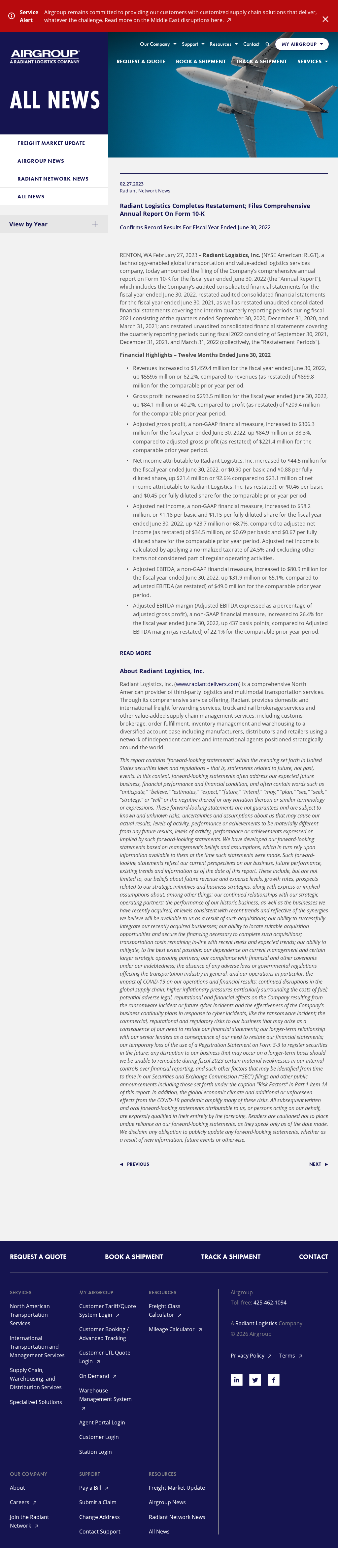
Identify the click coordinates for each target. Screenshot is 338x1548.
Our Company (155, 44)
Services (309, 61)
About (17, 1487)
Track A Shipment (261, 61)
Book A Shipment (201, 61)
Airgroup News (167, 1502)
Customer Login (99, 1437)
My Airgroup (299, 44)
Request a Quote (141, 61)
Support (190, 44)
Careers (20, 1502)
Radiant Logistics (256, 1323)
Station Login (95, 1451)
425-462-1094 (270, 1302)
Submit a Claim (98, 1502)
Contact (251, 44)
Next (315, 1164)
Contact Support (99, 1531)
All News (159, 1531)
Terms (287, 1355)
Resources (220, 44)
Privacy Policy (248, 1355)
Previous (138, 1164)
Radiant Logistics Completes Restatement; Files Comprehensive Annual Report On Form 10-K (215, 209)
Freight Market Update (177, 1487)
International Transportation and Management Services (37, 1346)
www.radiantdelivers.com (207, 684)
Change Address (99, 1517)
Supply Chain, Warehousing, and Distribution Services (36, 1378)
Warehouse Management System (105, 1395)
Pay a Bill (90, 1487)
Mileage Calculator (172, 1329)
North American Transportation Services (30, 1315)
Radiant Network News (145, 190)
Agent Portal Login (102, 1422)
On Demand (95, 1376)
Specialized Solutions (36, 1402)
